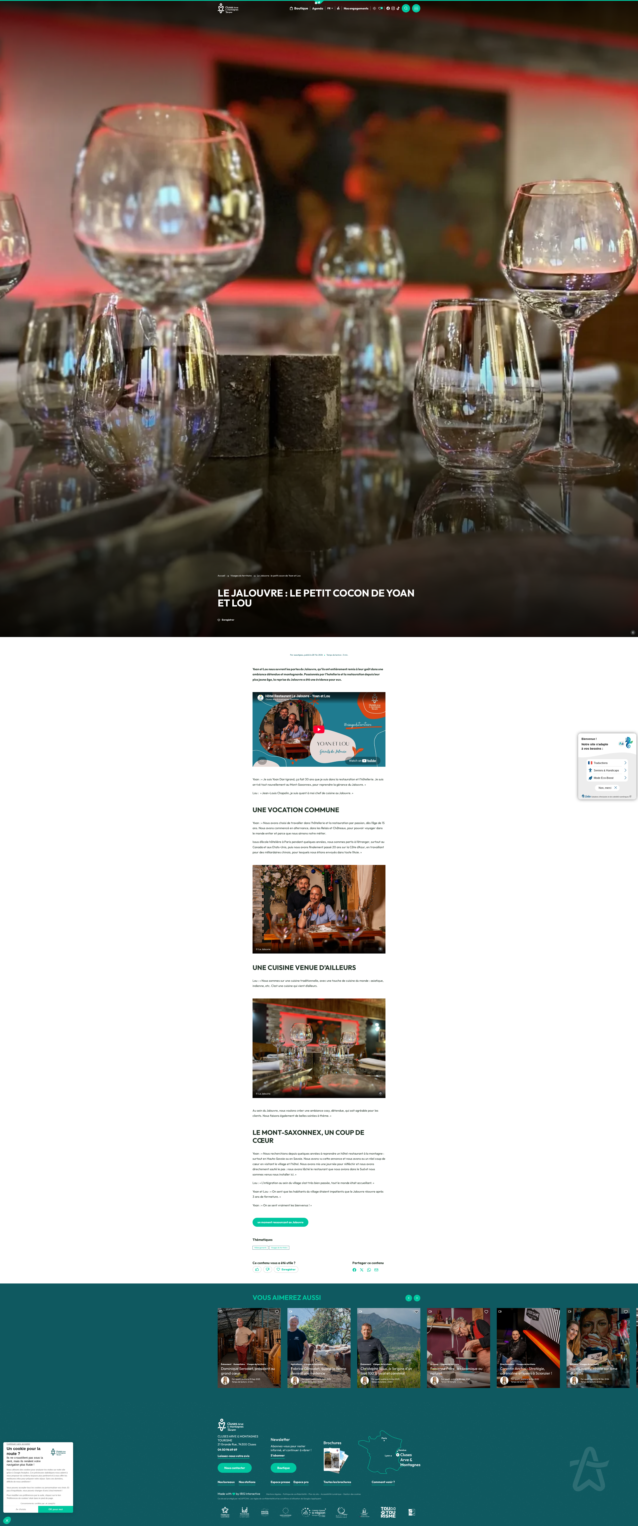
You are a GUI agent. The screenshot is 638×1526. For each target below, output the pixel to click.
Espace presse (280, 1482)
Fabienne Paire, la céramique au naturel (456, 1371)
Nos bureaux (226, 1482)
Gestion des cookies (352, 1494)
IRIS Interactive (250, 1494)
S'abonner (278, 1455)
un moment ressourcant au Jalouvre (280, 1222)
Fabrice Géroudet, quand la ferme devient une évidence (318, 1371)
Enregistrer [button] (227, 619)
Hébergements (260, 1247)
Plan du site (314, 1494)
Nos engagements (356, 8)
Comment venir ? (383, 1482)
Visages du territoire (241, 575)
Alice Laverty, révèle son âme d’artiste (593, 1371)
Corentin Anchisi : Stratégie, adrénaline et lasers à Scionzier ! (526, 1371)
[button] (319, 2)
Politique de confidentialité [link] (295, 1494)
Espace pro (301, 1482)
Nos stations (247, 1482)
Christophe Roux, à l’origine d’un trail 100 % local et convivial (386, 1371)
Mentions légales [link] (273, 1494)
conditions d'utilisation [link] (290, 1498)
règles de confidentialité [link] (264, 1498)
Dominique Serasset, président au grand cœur (248, 1371)
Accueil (221, 575)
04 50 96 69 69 (227, 1450)
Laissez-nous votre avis (233, 1456)
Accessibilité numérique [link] (331, 1494)
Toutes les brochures (337, 1482)
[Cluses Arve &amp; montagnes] (228, 8)
